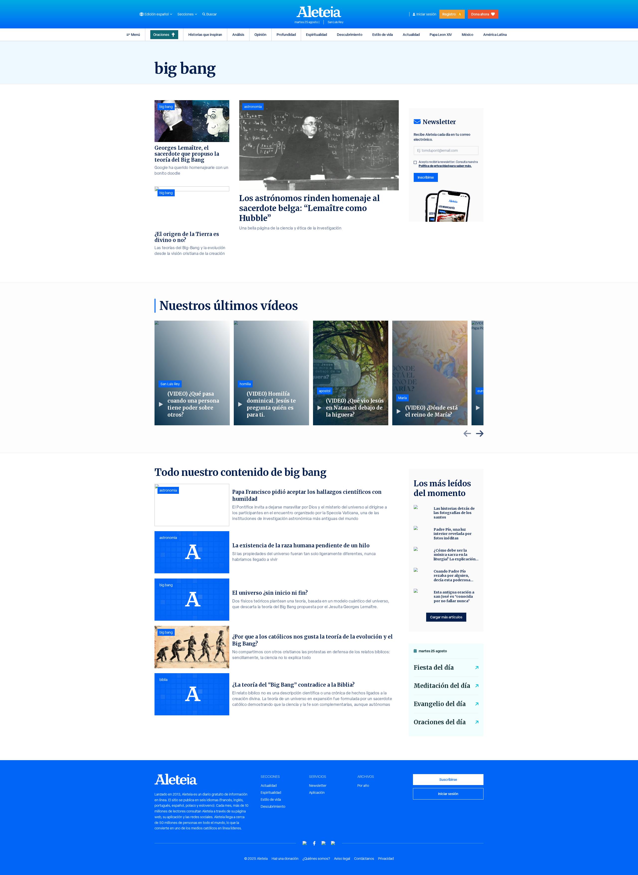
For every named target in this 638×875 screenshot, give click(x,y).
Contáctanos (364, 858)
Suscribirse (448, 779)
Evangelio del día (440, 704)
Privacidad (386, 858)
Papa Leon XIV (441, 34)
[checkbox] (415, 162)
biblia (163, 679)
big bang (166, 106)
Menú (135, 34)
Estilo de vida (382, 34)
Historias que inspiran (205, 34)
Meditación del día (442, 686)
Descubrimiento (349, 34)
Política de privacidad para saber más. (445, 166)
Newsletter (317, 785)
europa (483, 391)
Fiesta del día (434, 667)
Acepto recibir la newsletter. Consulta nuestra (448, 164)
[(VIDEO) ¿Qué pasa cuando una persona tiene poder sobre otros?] (192, 373)
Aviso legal (342, 858)
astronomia (253, 106)
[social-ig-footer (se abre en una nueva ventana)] (333, 843)
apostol (324, 391)
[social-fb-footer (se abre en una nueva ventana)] (314, 843)
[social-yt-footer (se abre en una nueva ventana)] (305, 843)
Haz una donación (285, 858)
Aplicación (317, 792)
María (402, 398)
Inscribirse (426, 177)
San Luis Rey (335, 22)
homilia (245, 384)
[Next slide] (479, 433)
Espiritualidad (316, 34)
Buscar (211, 14)
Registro (449, 14)
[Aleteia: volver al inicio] (319, 11)
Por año (363, 785)
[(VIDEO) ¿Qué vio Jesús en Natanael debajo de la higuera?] (350, 373)
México (467, 34)
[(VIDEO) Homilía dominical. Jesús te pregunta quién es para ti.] (271, 373)
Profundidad (286, 34)
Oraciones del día (440, 722)
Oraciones (161, 34)
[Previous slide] (467, 433)
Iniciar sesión (426, 14)
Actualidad (411, 34)
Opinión (260, 34)
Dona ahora (480, 14)
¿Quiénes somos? (316, 858)
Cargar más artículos (446, 617)
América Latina (495, 34)
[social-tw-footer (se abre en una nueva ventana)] (323, 843)
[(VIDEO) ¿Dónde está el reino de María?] (430, 373)
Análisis (238, 34)
